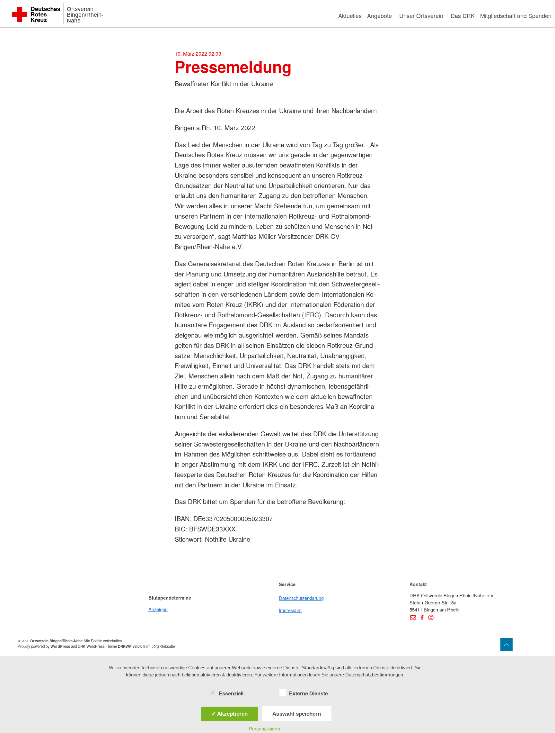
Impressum (290, 610)
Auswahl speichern (296, 714)
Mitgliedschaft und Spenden (515, 15)
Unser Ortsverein (421, 15)
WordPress (60, 646)
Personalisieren (265, 728)
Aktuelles (350, 15)
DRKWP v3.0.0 (130, 646)
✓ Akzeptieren (229, 714)
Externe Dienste (308, 693)
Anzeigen (158, 609)
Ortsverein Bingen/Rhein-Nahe (85, 14)
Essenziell (231, 693)
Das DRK (463, 15)
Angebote (379, 15)
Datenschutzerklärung (301, 597)
